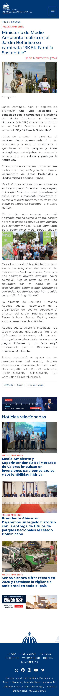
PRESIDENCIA (27, 653)
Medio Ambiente (13, 26)
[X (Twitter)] (16, 670)
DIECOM (48, 658)
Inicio (5, 21)
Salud (20, 385)
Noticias (15, 21)
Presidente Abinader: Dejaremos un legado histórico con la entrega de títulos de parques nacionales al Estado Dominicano (29, 526)
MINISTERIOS (29, 662)
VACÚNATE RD (31, 658)
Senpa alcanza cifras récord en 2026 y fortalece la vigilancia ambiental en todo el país (28, 582)
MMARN (8, 385)
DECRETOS (12, 658)
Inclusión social (35, 385)
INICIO (12, 653)
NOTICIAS (45, 653)
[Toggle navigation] (52, 11)
